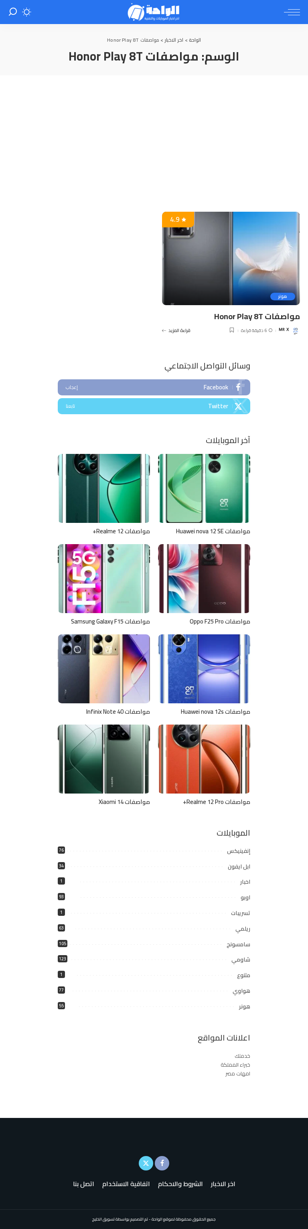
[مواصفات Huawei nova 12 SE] (204, 488)
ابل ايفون (239, 866)
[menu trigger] (290, 12)
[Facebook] (154, 387)
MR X (284, 330)
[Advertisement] (154, 135)
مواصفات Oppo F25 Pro (220, 621)
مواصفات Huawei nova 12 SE (213, 531)
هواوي (241, 991)
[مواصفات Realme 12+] (104, 488)
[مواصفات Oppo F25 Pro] (204, 578)
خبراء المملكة (235, 1064)
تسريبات (240, 913)
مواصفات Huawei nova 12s (215, 711)
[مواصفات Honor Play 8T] (231, 258)
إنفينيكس (238, 851)
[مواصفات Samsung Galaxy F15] (104, 578)
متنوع (243, 975)
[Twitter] (154, 406)
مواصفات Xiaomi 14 (124, 802)
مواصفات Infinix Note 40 (118, 711)
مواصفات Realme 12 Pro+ (216, 802)
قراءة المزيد (179, 330)
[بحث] (13, 12)
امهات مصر (237, 1073)
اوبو (245, 897)
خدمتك (242, 1056)
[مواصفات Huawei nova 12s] (204, 669)
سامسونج (238, 944)
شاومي (240, 959)
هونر (282, 296)
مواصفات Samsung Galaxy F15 (110, 621)
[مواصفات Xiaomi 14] (104, 759)
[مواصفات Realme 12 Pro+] (204, 759)
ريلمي (242, 928)
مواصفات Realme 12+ (121, 531)
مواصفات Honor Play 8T (257, 316)
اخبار (245, 882)
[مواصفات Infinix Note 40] (104, 669)
